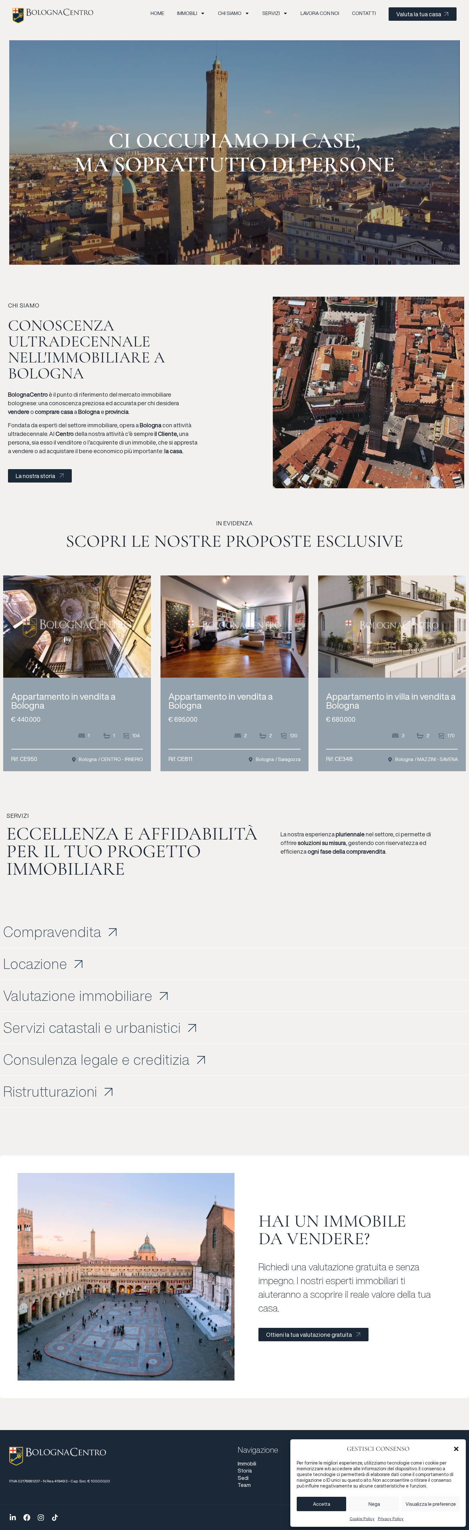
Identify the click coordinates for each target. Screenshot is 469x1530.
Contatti (364, 13)
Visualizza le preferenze (431, 1504)
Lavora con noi (320, 13)
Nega (374, 1504)
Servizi (271, 13)
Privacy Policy (391, 1518)
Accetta (321, 1504)
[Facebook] (26, 1517)
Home (157, 13)
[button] (456, 1449)
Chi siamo (230, 13)
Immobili (187, 13)
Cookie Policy (362, 1518)
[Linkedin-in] (12, 1517)
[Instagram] (40, 1517)
